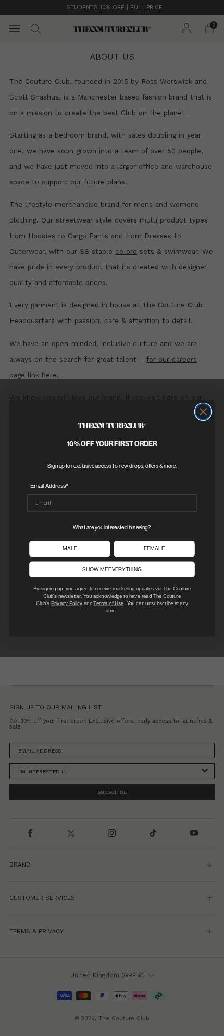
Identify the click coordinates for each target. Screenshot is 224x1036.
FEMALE (154, 548)
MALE (70, 548)
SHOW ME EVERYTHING (111, 568)
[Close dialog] (203, 411)
